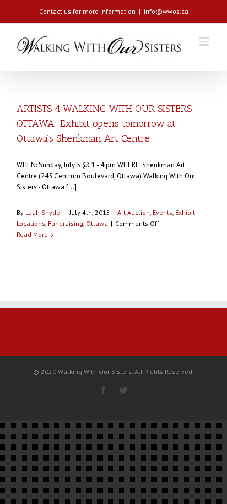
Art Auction (133, 212)
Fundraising (65, 223)
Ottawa (97, 223)
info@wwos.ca (166, 11)
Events (162, 212)
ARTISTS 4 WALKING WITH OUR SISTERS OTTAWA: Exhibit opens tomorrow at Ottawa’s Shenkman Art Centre (104, 123)
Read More (32, 234)
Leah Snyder (43, 212)
